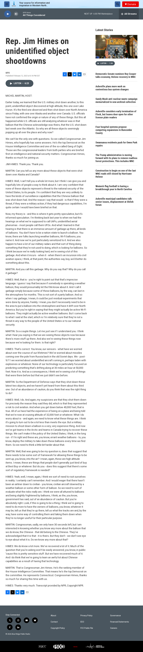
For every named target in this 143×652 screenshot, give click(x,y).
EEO (82, 622)
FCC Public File (86, 628)
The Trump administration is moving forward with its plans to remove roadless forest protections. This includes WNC (116, 158)
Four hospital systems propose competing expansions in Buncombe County (114, 129)
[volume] (16, 14)
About (53, 616)
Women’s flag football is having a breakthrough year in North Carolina (114, 188)
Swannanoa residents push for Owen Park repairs (116, 144)
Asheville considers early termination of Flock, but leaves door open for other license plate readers (116, 114)
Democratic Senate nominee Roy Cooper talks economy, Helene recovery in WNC (116, 75)
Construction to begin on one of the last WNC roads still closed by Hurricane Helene (116, 173)
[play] (7, 14)
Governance (115, 616)
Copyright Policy (58, 628)
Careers (113, 628)
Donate (131, 4)
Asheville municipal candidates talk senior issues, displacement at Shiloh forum (115, 201)
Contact (54, 622)
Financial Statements (119, 622)
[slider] (20, 13)
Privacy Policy (86, 616)
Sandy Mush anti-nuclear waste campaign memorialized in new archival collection (116, 100)
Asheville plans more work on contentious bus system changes (112, 88)
